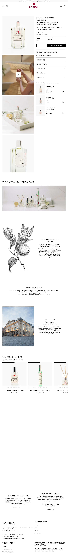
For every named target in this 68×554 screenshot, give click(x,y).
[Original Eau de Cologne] (40, 89)
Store (36, 525)
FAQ (36, 527)
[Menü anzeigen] (3, 6)
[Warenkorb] (64, 6)
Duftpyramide (40, 68)
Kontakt (4, 546)
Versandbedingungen (8, 551)
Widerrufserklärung (7, 549)
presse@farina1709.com (17, 538)
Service (37, 530)
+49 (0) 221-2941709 (17, 534)
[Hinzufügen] (63, 91)
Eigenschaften (40, 73)
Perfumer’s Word (41, 64)
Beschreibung (40, 60)
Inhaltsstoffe (40, 77)
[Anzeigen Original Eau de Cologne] (18, 75)
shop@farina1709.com (12, 536)
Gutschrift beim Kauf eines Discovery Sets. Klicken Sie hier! (34, 1)
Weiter (64, 375)
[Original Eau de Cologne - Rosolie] (40, 375)
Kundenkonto (38, 533)
